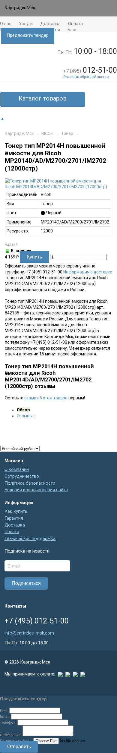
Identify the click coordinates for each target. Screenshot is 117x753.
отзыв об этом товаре (46, 397)
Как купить (15, 511)
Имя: (4, 710)
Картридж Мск (19, 133)
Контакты (15, 606)
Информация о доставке (87, 272)
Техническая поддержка (30, 538)
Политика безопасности (29, 483)
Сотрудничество (21, 476)
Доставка (50, 24)
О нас (5, 24)
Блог (72, 30)
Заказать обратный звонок (86, 77)
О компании (16, 469)
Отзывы (24, 415)
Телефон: (8, 722)
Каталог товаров (43, 98)
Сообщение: (11, 735)
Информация (18, 502)
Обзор (23, 409)
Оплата (75, 24)
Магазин (13, 460)
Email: (5, 716)
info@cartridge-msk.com (29, 633)
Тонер (67, 133)
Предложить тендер (28, 35)
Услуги (26, 24)
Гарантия (13, 518)
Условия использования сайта (36, 489)
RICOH (47, 133)
